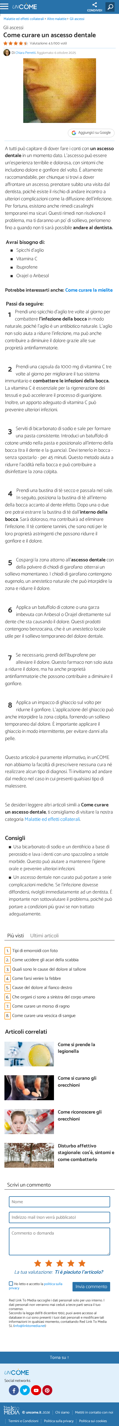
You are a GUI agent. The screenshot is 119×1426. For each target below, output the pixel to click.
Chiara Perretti (25, 53)
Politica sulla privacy (59, 1421)
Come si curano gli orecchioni (77, 1082)
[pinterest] (47, 1390)
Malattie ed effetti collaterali (24, 19)
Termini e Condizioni (23, 1421)
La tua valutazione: (33, 1272)
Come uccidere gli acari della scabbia (45, 960)
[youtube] (36, 1390)
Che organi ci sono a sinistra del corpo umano (53, 997)
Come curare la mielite (89, 290)
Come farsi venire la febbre (36, 978)
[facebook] (14, 1390)
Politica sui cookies (93, 1421)
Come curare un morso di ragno (41, 1006)
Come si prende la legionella (76, 1048)
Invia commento (91, 1287)
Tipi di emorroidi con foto (35, 951)
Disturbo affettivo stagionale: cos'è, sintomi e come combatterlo (86, 1153)
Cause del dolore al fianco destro (42, 987)
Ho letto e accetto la (35, 1286)
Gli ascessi (77, 19)
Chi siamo (62, 1412)
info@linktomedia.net (29, 1326)
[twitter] (25, 1390)
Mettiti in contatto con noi (94, 1412)
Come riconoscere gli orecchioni (80, 1116)
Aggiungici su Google (94, 133)
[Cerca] (111, 7)
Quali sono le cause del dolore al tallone (49, 969)
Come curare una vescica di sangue (44, 1015)
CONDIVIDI (94, 10)
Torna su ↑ (59, 1357)
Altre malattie (56, 19)
